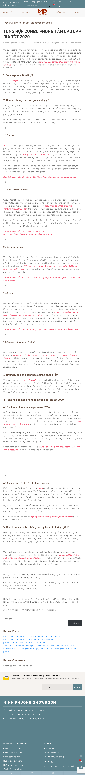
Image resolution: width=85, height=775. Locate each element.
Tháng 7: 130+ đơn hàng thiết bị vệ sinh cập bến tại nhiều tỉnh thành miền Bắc (38, 645)
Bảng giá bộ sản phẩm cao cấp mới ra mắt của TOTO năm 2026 (33, 636)
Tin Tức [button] (77, 12)
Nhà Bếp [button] (26, 12)
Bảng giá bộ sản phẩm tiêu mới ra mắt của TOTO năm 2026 (31, 639)
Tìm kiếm (7, 618)
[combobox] (37, 5)
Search (48, 5)
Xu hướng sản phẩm (56, 43)
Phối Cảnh (60, 12)
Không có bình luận (73, 43)
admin (14, 43)
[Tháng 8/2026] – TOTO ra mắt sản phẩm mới (24, 642)
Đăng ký (77, 687)
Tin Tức (44, 43)
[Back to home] (42, 12)
